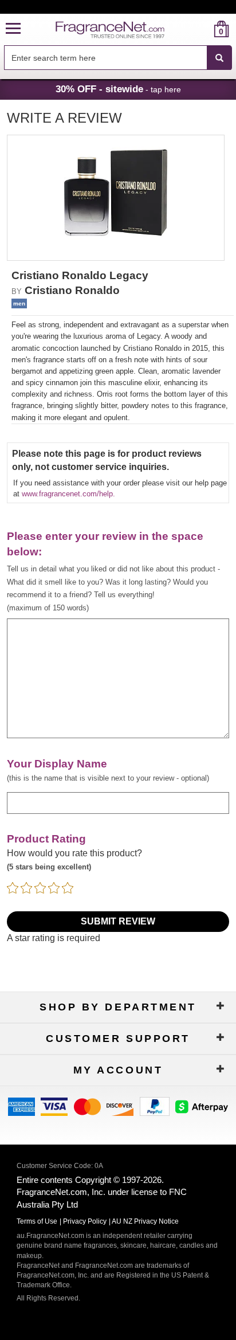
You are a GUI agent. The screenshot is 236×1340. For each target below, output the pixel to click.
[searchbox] (105, 57)
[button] (13, 29)
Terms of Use (37, 1221)
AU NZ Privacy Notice (145, 1221)
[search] (203, 29)
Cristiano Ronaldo (72, 290)
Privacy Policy (85, 1221)
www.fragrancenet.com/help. (68, 493)
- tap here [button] (118, 89)
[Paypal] (155, 1106)
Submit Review (118, 921)
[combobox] (118, 57)
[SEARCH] (219, 57)
